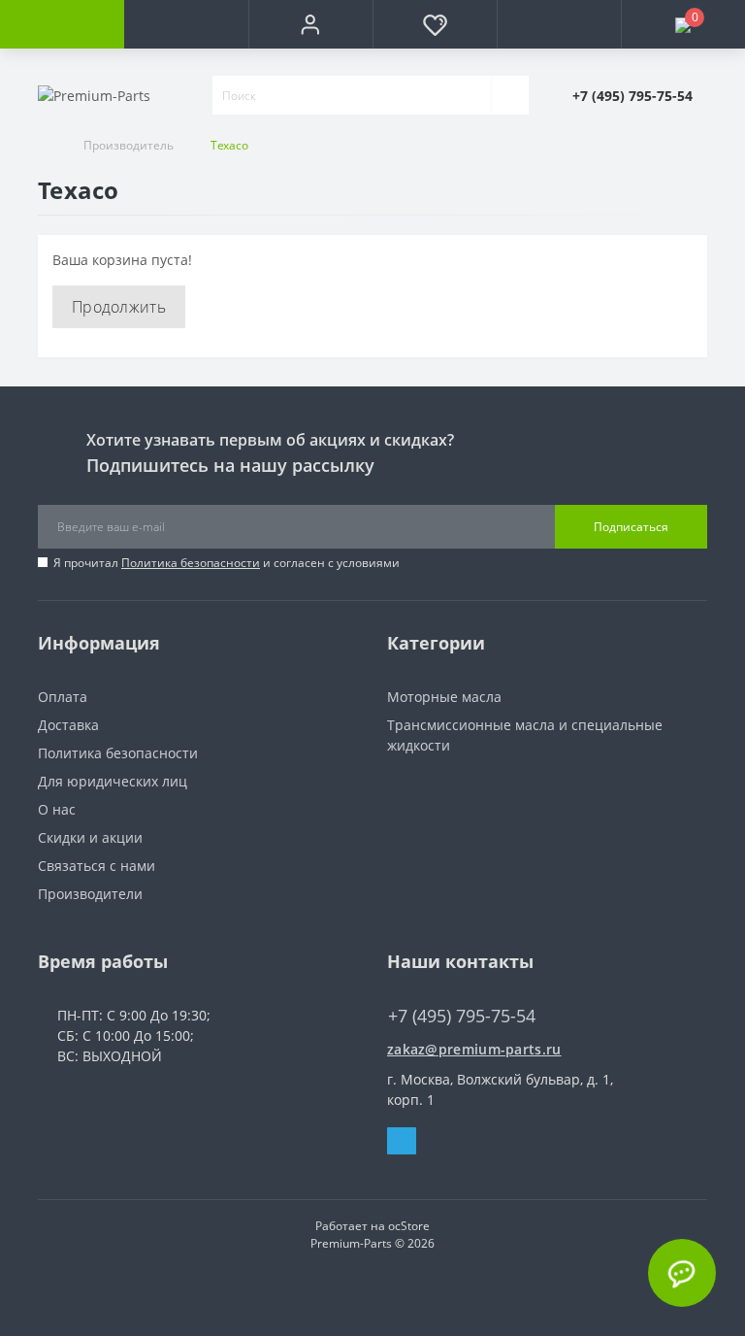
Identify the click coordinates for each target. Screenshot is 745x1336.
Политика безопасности (190, 562)
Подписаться (631, 526)
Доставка (68, 725)
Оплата (62, 696)
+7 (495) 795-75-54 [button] (461, 1016)
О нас (57, 809)
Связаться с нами (96, 865)
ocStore (409, 1226)
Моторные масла (444, 696)
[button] (310, 24)
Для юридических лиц (112, 781)
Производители (90, 894)
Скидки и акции (90, 837)
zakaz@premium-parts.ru (474, 1049)
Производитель (128, 145)
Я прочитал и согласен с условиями (226, 562)
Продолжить (119, 306)
